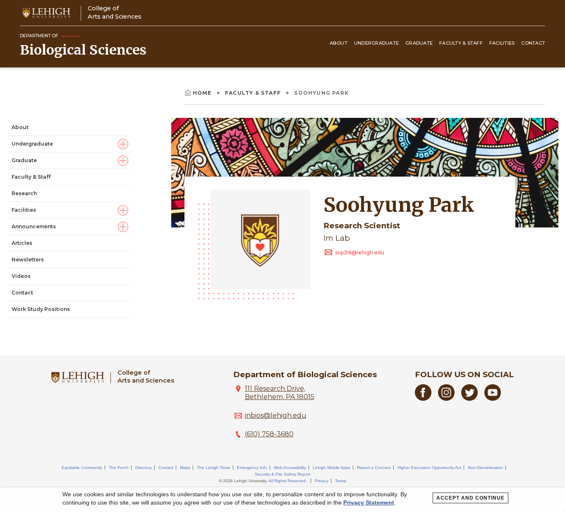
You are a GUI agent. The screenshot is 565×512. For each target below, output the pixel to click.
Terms (340, 481)
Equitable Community (82, 467)
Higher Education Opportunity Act (429, 467)
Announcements (34, 226)
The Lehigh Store (213, 467)
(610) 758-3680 (269, 434)
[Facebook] (423, 398)
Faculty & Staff (461, 43)
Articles (22, 243)
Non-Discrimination (485, 467)
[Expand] (123, 144)
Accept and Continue (470, 498)
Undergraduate (376, 43)
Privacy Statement (368, 502)
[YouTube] (492, 398)
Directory (143, 467)
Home (203, 93)
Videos (21, 276)
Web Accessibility (290, 467)
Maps (185, 467)
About (338, 43)
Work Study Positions (41, 309)
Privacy (321, 481)
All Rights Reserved (287, 481)
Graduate (419, 43)
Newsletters (28, 259)
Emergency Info (252, 467)
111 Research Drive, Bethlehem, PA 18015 (279, 393)
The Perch (119, 467)
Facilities (502, 43)
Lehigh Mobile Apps (331, 467)
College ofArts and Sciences (114, 12)
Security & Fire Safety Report (282, 474)
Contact (533, 43)
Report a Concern (374, 467)
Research (24, 193)
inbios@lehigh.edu (275, 415)
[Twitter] (469, 398)
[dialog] (282, 499)
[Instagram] (446, 398)
